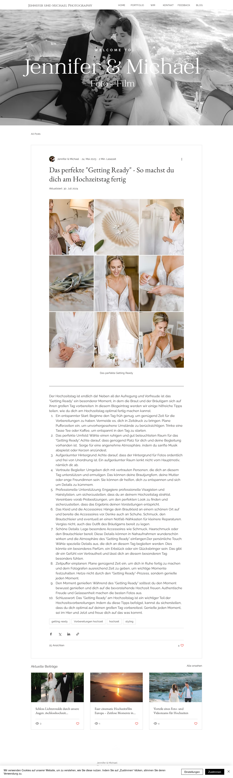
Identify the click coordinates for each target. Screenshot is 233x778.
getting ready (60, 621)
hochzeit (114, 621)
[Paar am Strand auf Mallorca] (175, 687)
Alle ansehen (194, 665)
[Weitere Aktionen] (181, 159)
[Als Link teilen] (77, 634)
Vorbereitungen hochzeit (88, 621)
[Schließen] (228, 772)
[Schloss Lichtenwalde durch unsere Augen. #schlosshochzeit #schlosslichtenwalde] (57, 687)
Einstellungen (192, 772)
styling (129, 621)
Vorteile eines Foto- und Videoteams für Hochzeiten (171, 711)
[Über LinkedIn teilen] (68, 634)
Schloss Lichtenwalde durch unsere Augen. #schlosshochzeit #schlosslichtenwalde (57, 711)
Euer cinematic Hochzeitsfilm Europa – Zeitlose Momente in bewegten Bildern (114, 711)
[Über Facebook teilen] (51, 634)
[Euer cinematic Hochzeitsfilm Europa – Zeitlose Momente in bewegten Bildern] (116, 687)
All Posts (35, 134)
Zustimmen (214, 772)
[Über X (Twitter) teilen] (60, 634)
